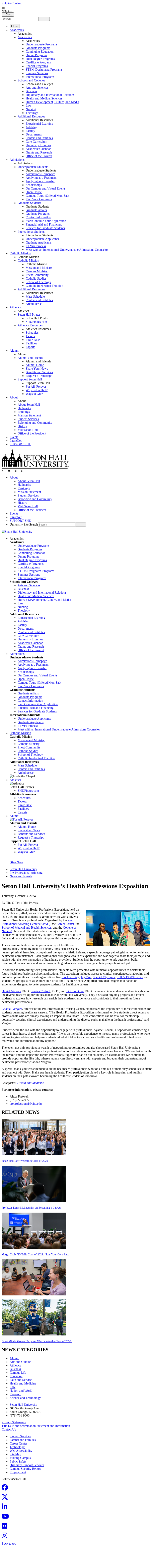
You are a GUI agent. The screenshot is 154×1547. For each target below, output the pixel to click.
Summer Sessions (37, 73)
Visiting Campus (20, 1458)
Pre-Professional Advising (26, 872)
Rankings (24, 411)
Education (16, 1376)
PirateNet (15, 440)
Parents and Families (23, 1440)
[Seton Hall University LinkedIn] (6, 1508)
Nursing (31, 109)
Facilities (31, 343)
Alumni (14, 350)
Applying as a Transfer (40, 181)
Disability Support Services (27, 1465)
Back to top (9, 1543)
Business (31, 91)
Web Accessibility (21, 1450)
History (22, 426)
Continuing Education (40, 51)
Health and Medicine (30, 1083)
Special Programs (37, 66)
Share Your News (37, 368)
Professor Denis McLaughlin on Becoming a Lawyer (31, 1207)
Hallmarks (24, 408)
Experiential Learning (39, 123)
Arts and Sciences (37, 87)
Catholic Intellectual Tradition (44, 285)
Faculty (30, 130)
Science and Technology (25, 1398)
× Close (7, 14)
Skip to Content (11, 3)
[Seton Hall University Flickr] (6, 1527)
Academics (17, 30)
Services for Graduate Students (45, 228)
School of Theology (38, 282)
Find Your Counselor (39, 199)
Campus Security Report (25, 1468)
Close (14, 26)
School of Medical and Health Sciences (26, 927)
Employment (18, 1472)
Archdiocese (34, 303)
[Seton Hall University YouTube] (6, 1517)
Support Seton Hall (30, 379)
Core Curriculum (36, 141)
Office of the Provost (39, 156)
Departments (34, 134)
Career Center (65, 924)
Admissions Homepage (40, 174)
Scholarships (34, 185)
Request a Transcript (39, 375)
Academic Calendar (38, 148)
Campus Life (18, 1372)
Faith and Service (21, 1379)
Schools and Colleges (31, 80)
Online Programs (36, 55)
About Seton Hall (29, 404)
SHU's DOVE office (130, 977)
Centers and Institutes (39, 138)
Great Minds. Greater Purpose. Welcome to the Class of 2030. (37, 1341)
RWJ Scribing (70, 977)
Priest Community (37, 275)
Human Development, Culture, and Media (52, 102)
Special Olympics (104, 977)
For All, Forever (36, 386)
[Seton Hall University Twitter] (6, 1498)
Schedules (32, 332)
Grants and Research (39, 152)
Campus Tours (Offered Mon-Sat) (47, 195)
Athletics (15, 307)
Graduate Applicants (39, 242)
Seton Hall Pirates (29, 314)
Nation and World (21, 1390)
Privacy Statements (14, 1422)
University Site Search (24, 524)
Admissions (17, 159)
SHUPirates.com (36, 321)
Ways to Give (34, 393)
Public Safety (18, 1461)
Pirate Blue (33, 339)
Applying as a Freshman (41, 177)
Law (28, 105)
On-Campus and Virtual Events (45, 188)
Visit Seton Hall (28, 429)
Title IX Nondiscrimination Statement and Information (36, 1426)
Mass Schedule (35, 296)
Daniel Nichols (11, 991)
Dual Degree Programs (40, 58)
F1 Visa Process (36, 246)
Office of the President (32, 433)
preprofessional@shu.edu (26, 1103)
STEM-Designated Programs (44, 69)
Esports (30, 347)
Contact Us (9, 1429)
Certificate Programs (39, 62)
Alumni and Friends (30, 357)
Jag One (86, 977)
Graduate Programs (38, 48)
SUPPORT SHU (20, 444)
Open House (34, 192)
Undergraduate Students (33, 167)
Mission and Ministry (39, 267)
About (14, 397)
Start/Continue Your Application (46, 221)
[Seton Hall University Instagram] (6, 1536)
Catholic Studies (36, 278)
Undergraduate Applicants (42, 239)
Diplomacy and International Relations (50, 94)
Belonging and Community (35, 422)
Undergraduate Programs (41, 44)
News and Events (21, 876)
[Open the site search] (3, 8)
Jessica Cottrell (40, 991)
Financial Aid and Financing (44, 224)
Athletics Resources (30, 325)
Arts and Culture (20, 1361)
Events (14, 437)
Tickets (30, 336)
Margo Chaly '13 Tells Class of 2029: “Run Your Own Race (35, 1254)
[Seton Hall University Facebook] (6, 1488)
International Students (31, 231)
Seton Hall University (23, 869)
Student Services (28, 419)
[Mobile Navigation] (10, 11)
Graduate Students (29, 203)
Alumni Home (35, 365)
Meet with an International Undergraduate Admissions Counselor (67, 249)
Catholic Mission (20, 253)
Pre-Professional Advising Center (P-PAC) (37, 922)
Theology (32, 112)
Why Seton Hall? (37, 390)
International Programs (40, 76)
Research (15, 1394)
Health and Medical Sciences (44, 98)
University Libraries (38, 145)
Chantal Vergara (12, 1008)
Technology (17, 1447)
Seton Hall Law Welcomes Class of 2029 (25, 1160)
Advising (31, 127)
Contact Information (38, 217)
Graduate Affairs (36, 210)
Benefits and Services (39, 372)
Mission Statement (29, 415)
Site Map (15, 1454)
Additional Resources (31, 116)
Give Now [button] (16, 862)
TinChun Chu (75, 991)
